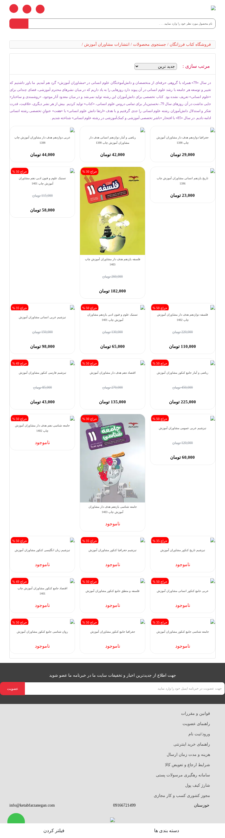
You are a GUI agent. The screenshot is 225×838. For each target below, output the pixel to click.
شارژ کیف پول (197, 785)
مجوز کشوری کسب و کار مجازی (182, 795)
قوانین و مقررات (195, 713)
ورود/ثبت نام (199, 734)
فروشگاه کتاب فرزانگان (190, 44)
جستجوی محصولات (149, 44)
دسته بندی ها (167, 830)
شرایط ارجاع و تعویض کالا (187, 765)
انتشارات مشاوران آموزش (106, 44)
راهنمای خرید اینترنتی (191, 744)
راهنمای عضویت (196, 724)
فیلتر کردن (54, 830)
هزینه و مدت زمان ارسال (188, 754)
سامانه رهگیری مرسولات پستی (183, 775)
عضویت (12, 689)
